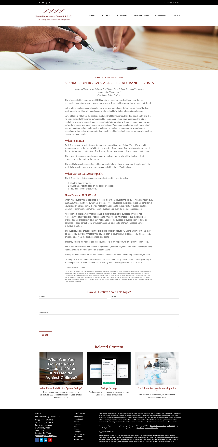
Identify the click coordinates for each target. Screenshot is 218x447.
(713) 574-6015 (173, 2)
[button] (105, 15)
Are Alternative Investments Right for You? (157, 389)
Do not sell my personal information (147, 428)
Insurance (78, 424)
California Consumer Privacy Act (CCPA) (162, 426)
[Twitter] (40, 2)
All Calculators (79, 439)
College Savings (109, 388)
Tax (75, 426)
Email (113, 296)
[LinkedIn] (43, 2)
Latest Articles (79, 434)
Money (76, 429)
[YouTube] (46, 2)
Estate (76, 421)
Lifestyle (77, 431)
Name (42, 296)
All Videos (78, 436)
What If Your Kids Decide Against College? (61, 388)
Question (43, 312)
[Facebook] (49, 2)
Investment (78, 419)
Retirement (78, 416)
